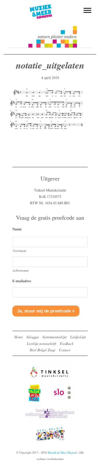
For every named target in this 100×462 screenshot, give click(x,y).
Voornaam (19, 251)
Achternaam (21, 270)
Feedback (66, 343)
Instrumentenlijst (55, 336)
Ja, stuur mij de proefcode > (46, 311)
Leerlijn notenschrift (41, 343)
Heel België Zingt (42, 349)
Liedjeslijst (78, 336)
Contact (64, 349)
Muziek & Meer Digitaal (50, 7)
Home (18, 336)
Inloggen (32, 336)
